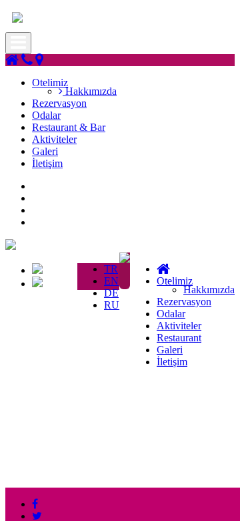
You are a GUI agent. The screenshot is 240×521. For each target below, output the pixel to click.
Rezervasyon (59, 103)
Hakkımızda (90, 91)
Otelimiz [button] (50, 82)
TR (111, 269)
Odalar (46, 115)
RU (111, 305)
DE (111, 293)
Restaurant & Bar (68, 127)
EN (111, 281)
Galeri (45, 151)
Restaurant (179, 337)
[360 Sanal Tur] (124, 259)
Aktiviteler (54, 139)
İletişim (47, 163)
